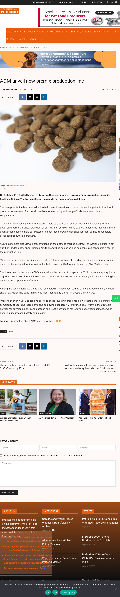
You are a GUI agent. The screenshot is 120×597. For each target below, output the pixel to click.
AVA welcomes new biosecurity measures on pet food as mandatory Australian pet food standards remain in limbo (90, 368)
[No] (116, 588)
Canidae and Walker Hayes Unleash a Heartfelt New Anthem (57, 522)
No (55, 592)
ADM (11, 331)
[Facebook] (107, 2)
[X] (116, 2)
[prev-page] (2, 428)
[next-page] (7, 428)
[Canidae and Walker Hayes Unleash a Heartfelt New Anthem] (18, 402)
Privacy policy (68, 592)
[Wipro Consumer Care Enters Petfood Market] (97, 402)
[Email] (37, 97)
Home (2, 47)
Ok (47, 592)
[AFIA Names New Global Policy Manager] (57, 402)
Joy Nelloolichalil (10, 89)
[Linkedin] (111, 2)
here (2, 568)
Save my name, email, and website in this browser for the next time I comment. (44, 455)
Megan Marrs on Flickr (20, 186)
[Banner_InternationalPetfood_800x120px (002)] (58, 59)
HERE (59, 321)
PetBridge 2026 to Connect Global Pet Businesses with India (98, 558)
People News (45, 413)
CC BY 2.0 (5, 188)
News (10, 47)
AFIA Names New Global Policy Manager (56, 418)
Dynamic (105, 580)
